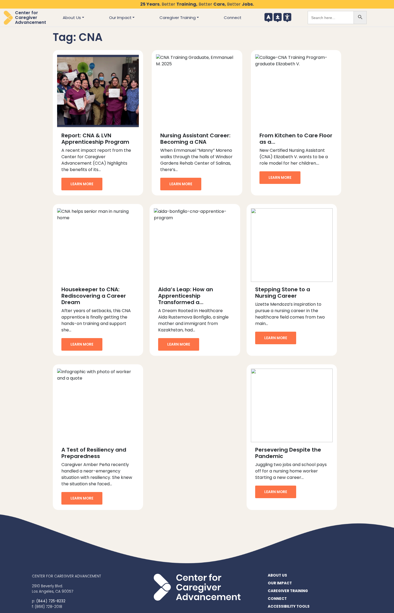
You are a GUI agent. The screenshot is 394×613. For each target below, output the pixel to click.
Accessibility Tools (284, 17)
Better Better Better (197, 4)
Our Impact (120, 17)
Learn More (81, 184)
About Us (72, 17)
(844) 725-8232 (50, 601)
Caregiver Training (177, 17)
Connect (232, 17)
